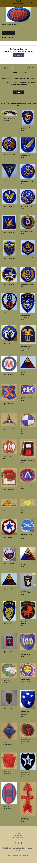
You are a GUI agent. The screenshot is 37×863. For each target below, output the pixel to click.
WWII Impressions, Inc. (18, 3)
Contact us (18, 835)
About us (18, 833)
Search (18, 830)
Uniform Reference (18, 837)
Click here (6, 78)
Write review (18, 55)
